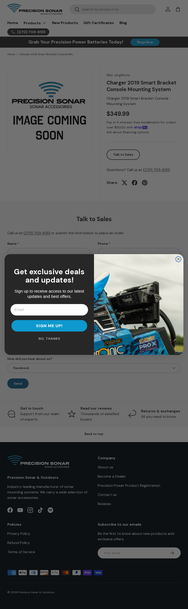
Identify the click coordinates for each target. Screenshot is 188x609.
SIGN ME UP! (49, 326)
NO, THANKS (49, 339)
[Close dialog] (178, 259)
